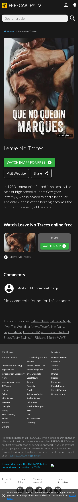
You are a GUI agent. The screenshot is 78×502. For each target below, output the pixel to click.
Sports (30, 382)
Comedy (31, 386)
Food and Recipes (35, 406)
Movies (55, 352)
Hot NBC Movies (59, 357)
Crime (5, 394)
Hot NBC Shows (9, 357)
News (4, 377)
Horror (5, 390)
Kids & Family (8, 414)
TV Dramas (7, 386)
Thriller (30, 390)
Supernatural (13, 332)
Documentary (58, 394)
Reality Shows (33, 398)
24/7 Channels (34, 373)
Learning (31, 422)
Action (54, 365)
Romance (56, 382)
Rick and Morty (45, 337)
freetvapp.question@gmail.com (24, 455)
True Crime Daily (52, 327)
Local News (32, 377)
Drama (54, 373)
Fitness (5, 422)
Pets (29, 410)
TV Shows (7, 352)
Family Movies (58, 386)
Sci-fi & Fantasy (58, 390)
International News (11, 382)
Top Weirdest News (25, 327)
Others (5, 426)
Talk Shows (32, 402)
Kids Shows (7, 398)
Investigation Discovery (13, 373)
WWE (61, 337)
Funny (5, 410)
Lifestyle (6, 406)
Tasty (16, 337)
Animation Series (35, 394)
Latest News (40, 321)
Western (6, 402)
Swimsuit (27, 337)
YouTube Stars (33, 418)
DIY (28, 414)
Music (5, 418)
